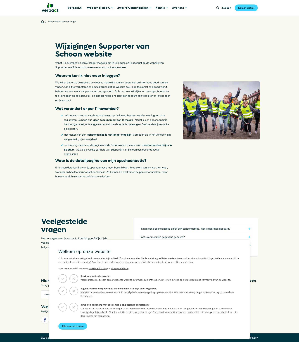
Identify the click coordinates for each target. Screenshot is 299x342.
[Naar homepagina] (50, 7)
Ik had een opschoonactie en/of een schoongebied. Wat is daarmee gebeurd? (185, 228)
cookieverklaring (98, 268)
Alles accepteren (73, 326)
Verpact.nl (75, 8)
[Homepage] (42, 21)
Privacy (254, 337)
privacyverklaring (120, 268)
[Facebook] (45, 320)
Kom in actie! (246, 7)
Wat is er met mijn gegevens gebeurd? (163, 236)
